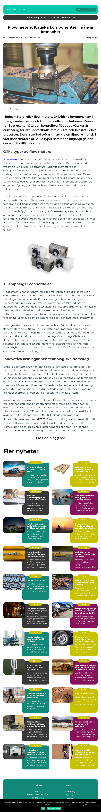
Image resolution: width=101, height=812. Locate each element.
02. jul (83, 717)
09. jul (35, 661)
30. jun (35, 746)
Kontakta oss (68, 17)
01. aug (84, 548)
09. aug (35, 491)
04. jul (84, 689)
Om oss (45, 17)
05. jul (35, 689)
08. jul (84, 661)
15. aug (36, 463)
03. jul (35, 717)
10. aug (84, 463)
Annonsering (32, 17)
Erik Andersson (32, 38)
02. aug (35, 519)
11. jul (35, 632)
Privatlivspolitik (54, 808)
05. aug (84, 491)
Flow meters (11, 159)
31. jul (84, 576)
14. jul (83, 604)
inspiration (92, 38)
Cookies (55, 17)
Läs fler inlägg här (50, 438)
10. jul (84, 632)
